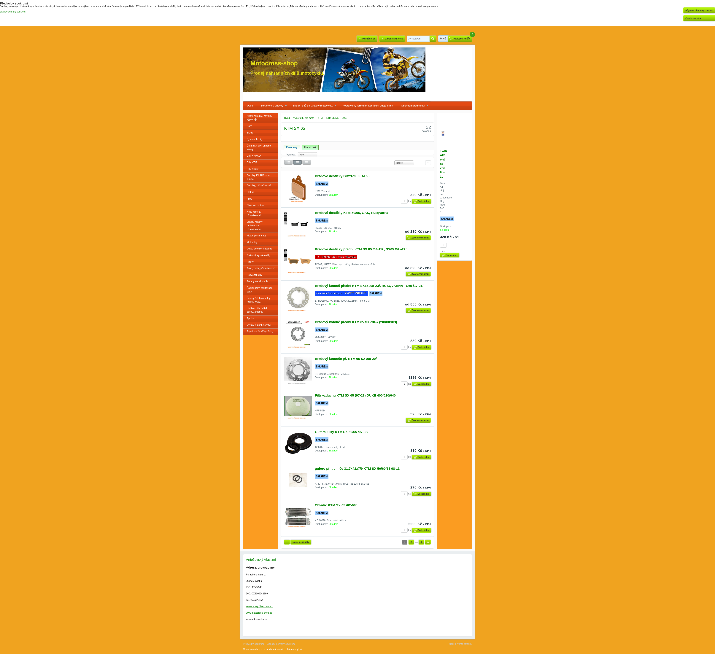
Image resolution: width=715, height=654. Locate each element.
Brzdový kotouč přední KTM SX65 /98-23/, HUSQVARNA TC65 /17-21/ (369, 286)
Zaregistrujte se (394, 38)
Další (428, 542)
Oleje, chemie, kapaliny (259, 248)
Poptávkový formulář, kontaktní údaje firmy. (368, 105)
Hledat (433, 39)
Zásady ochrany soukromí (281, 643)
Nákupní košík (462, 38)
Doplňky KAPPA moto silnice (258, 177)
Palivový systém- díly (258, 255)
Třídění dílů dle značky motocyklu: (313, 105)
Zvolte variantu (420, 237)
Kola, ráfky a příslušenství (254, 213)
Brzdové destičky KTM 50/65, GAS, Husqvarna (351, 213)
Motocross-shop (274, 63)
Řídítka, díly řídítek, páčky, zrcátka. (257, 310)
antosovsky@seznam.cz (259, 606)
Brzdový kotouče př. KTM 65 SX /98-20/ (346, 359)
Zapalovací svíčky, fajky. (260, 331)
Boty (249, 126)
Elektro (250, 192)
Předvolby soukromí (254, 643)
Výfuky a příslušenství (259, 325)
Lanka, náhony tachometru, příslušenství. (255, 225)
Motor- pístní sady (256, 235)
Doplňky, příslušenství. (259, 185)
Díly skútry (252, 169)
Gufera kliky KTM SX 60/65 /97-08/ (341, 432)
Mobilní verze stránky (460, 643)
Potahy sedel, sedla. (258, 281)
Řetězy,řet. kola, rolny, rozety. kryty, (259, 300)
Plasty (250, 261)
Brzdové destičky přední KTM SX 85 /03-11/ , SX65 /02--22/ (360, 249)
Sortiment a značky (272, 105)
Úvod (250, 105)
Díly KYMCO (254, 155)
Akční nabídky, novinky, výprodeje (260, 117)
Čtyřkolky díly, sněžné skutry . (259, 147)
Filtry (249, 198)
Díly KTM (252, 162)
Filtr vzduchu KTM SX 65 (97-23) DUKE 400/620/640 (355, 395)
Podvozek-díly (254, 274)
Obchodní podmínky (413, 105)
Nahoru (287, 542)
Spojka (250, 318)
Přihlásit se (368, 38)
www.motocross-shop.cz (259, 612)
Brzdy (250, 132)
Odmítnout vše (693, 18)
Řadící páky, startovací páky (259, 290)
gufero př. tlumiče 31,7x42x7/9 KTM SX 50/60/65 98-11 (357, 468)
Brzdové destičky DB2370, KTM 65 (342, 176)
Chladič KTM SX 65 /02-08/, (336, 505)
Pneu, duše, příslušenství (260, 268)
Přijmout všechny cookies (699, 10)
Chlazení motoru (255, 205)
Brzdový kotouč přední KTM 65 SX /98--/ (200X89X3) (356, 322)
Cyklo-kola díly (255, 139)
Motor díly (252, 242)
